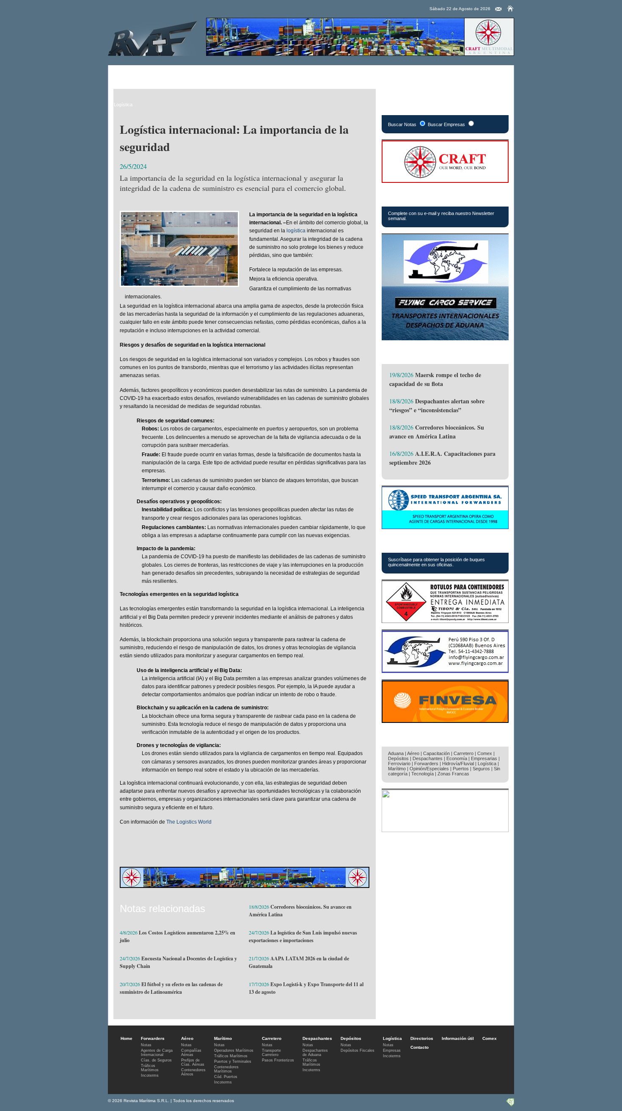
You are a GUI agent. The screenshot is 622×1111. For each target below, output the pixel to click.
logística (295, 231)
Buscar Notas (402, 124)
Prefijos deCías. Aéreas (192, 1062)
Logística (294, 74)
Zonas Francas (453, 773)
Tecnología (422, 773)
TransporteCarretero (271, 1052)
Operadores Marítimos (233, 1050)
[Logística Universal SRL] (445, 829)
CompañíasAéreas (191, 1052)
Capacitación (436, 753)
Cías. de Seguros (156, 1060)
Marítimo (186, 74)
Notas (146, 1045)
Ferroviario (399, 763)
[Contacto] (498, 9)
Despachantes (256, 74)
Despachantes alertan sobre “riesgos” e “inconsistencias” (436, 405)
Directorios (329, 74)
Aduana (396, 753)
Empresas (392, 1050)
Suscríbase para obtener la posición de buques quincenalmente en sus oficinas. (436, 562)
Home (126, 1038)
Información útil (458, 1038)
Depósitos (398, 758)
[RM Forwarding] (153, 37)
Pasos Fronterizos (278, 1060)
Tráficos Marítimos (421, 543)
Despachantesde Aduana (315, 1052)
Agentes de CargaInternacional (157, 1052)
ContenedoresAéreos (193, 1072)
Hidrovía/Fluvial (458, 763)
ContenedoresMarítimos (226, 1069)
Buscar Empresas (446, 124)
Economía (456, 758)
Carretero (218, 74)
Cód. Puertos (225, 1077)
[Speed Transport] (445, 526)
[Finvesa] (445, 720)
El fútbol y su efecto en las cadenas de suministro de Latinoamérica (171, 988)
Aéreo (158, 74)
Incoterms (150, 1075)
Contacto (419, 1047)
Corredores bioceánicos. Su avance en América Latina (436, 432)
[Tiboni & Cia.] (445, 620)
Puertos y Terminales (232, 1061)
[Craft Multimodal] (360, 53)
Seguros (481, 768)
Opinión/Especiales (429, 768)
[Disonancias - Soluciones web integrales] (510, 1104)
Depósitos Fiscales (357, 1050)
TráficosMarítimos (150, 1068)
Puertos (461, 768)
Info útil (361, 74)
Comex (390, 74)
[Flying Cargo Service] (445, 338)
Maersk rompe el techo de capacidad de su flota (435, 379)
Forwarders (127, 74)
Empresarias (423, 74)
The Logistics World (189, 822)
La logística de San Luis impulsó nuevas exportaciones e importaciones (303, 936)
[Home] (510, 8)
